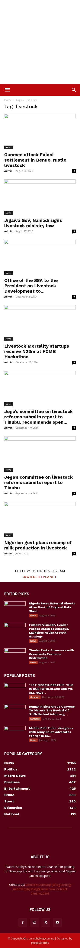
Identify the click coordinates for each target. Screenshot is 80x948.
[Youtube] (57, 922)
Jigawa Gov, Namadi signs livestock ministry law (33, 223)
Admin (8, 170)
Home (8, 100)
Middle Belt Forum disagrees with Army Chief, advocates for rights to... (51, 731)
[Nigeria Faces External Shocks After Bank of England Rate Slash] (15, 608)
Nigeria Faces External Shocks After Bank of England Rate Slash (52, 607)
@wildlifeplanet (40, 577)
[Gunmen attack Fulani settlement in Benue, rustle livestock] (40, 131)
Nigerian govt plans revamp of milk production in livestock (38, 545)
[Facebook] (23, 922)
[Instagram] (34, 922)
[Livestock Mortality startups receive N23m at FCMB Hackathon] (40, 322)
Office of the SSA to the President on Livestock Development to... (31, 286)
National (35, 718)
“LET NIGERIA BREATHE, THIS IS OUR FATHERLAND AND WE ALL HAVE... (51, 688)
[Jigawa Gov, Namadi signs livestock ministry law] (40, 197)
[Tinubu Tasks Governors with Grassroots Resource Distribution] (15, 655)
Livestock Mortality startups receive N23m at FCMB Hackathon (36, 351)
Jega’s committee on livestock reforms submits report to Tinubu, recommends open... (38, 417)
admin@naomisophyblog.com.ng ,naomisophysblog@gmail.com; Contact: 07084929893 (41, 889)
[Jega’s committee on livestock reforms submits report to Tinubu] (40, 453)
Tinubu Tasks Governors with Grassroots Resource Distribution (51, 654)
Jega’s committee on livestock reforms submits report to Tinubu (38, 482)
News (9, 147)
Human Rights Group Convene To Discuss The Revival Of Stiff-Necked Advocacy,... (52, 710)
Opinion (34, 697)
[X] (46, 922)
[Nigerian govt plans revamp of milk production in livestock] (40, 519)
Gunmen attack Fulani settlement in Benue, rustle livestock (35, 160)
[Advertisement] (40, 42)
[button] (7, 90)
